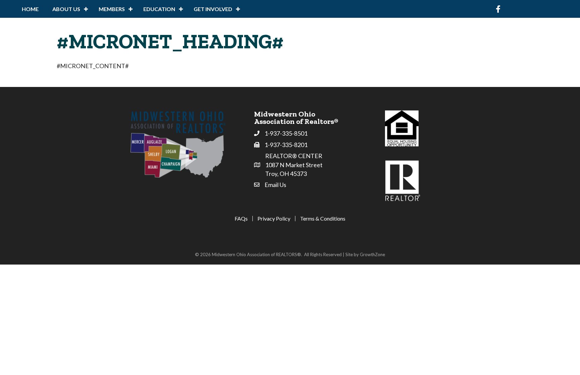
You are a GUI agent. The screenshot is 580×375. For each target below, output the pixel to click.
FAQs (241, 218)
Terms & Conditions (322, 218)
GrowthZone (372, 254)
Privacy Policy (273, 218)
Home (30, 9)
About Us (66, 9)
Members (112, 9)
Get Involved (213, 9)
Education (159, 9)
